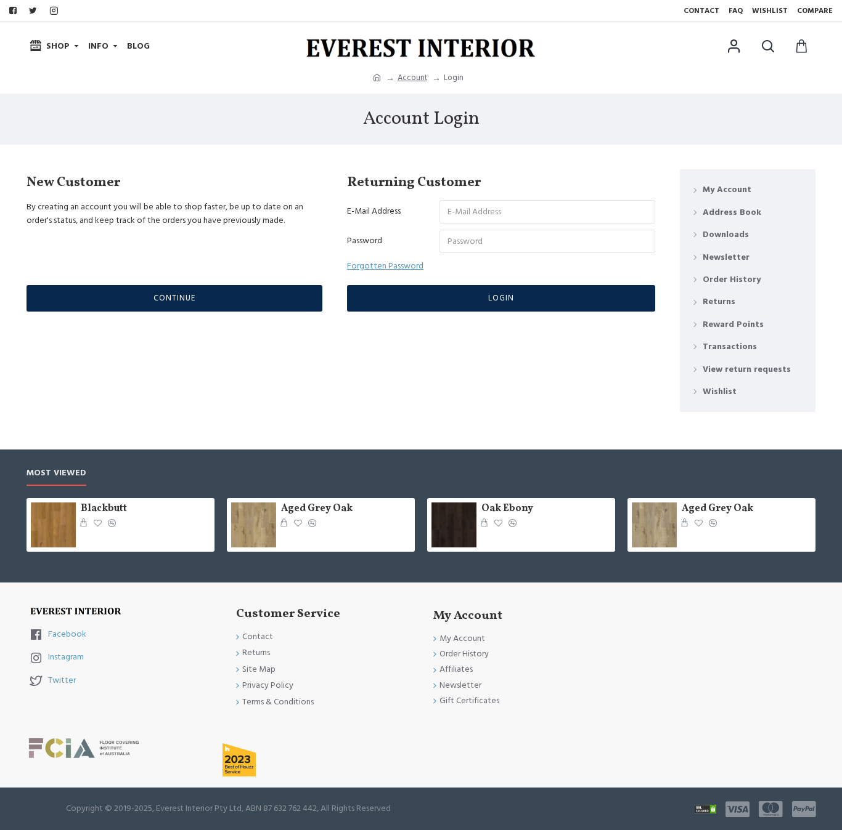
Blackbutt (104, 508)
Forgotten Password (385, 266)
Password (364, 241)
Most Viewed (56, 473)
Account (412, 77)
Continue (174, 298)
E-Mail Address (374, 211)
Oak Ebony (507, 508)
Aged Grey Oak (317, 508)
